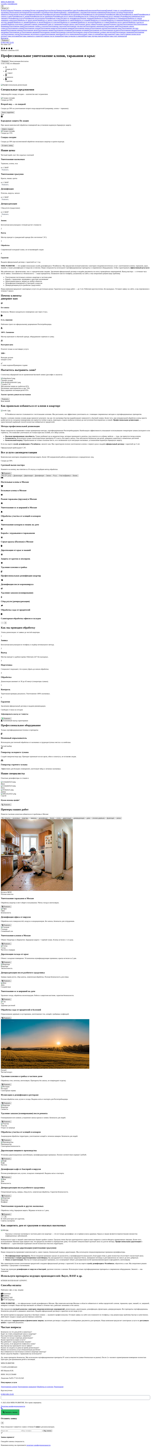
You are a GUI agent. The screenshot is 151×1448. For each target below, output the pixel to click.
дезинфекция (43, 818)
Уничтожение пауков (47, 32)
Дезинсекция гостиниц (114, 12)
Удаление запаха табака (87, 24)
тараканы (33, 818)
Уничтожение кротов (99, 28)
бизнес (52, 818)
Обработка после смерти (118, 22)
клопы (59, 818)
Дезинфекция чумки (52, 18)
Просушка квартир (107, 34)
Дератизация (101, 10)
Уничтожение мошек (45, 30)
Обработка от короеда (131, 20)
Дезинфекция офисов (113, 14)
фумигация (110, 818)
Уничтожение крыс (114, 28)
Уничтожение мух (96, 30)
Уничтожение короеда (82, 28)
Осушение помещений (38, 24)
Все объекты (6, 818)
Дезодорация (34, 12)
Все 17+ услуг (6, 475)
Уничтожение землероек (94, 26)
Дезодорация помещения (96, 12)
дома (88, 818)
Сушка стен (118, 34)
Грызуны (47, 10)
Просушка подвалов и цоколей (72, 36)
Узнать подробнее (8, 112)
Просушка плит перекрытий (116, 36)
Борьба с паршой (67, 12)
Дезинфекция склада (16, 18)
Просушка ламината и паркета (30, 36)
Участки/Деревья (65, 475)
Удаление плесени (116, 24)
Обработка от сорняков (68, 22)
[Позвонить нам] (2, 1408)
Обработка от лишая (20, 22)
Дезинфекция (81, 10)
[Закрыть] (2, 1423)
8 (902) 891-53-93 (7, 42)
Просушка (72, 10)
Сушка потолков (12, 36)
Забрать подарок (7, 129)
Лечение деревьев (86, 18)
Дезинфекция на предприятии (93, 14)
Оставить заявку (7, 145)
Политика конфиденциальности (13, 1406)
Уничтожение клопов (32, 28)
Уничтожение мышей (128, 30)
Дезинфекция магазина (51, 14)
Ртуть (41, 12)
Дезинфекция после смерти (63, 16)
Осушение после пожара (51, 36)
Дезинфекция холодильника (34, 18)
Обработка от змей (66, 20)
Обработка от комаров (114, 20)
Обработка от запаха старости (48, 20)
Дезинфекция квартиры (34, 14)
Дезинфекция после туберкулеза (86, 16)
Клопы (3, 10)
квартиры (25, 818)
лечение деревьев (98, 818)
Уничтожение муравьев (62, 30)
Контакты (4, 38)
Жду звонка (47, 1431)
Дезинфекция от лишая (20, 16)
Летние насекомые (37, 10)
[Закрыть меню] (2, 6)
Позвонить (5, 40)
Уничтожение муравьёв (80, 30)
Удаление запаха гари (70, 24)
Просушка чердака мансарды (94, 36)
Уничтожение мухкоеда (111, 30)
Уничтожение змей (111, 26)
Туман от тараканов (54, 24)
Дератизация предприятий (19, 12)
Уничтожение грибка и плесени (36, 26)
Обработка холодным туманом (18, 24)
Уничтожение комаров (65, 28)
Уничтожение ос (15, 32)
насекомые (16, 818)
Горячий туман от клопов (115, 10)
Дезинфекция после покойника (41, 16)
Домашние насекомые (21, 10)
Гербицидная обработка (52, 12)
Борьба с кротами (80, 12)
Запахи (53, 10)
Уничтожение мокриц (14, 30)
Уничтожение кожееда (48, 28)
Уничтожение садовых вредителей (102, 32)
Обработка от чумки (101, 22)
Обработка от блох (100, 18)
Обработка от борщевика (117, 18)
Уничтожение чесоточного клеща (32, 34)
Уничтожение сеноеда (80, 32)
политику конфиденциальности (39, 1445)
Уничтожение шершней (30, 32)
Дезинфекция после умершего (109, 16)
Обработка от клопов (98, 20)
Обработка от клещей (82, 20)
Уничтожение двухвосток (75, 26)
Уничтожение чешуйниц (54, 34)
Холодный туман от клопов (89, 34)
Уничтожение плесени (63, 32)
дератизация (67, 818)
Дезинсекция (92, 10)
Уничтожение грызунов (57, 26)
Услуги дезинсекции (71, 34)
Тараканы (9, 10)
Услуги (4, 8)
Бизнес (75, 475)
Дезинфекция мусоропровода (71, 14)
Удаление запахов (102, 24)
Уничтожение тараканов (124, 32)
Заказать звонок (11, 1412)
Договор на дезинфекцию (70, 18)
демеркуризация (79, 818)
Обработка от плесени (51, 22)
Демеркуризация (62, 10)
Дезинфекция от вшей (129, 14)
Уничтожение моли (30, 30)
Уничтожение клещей (16, 28)
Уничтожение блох (130, 24)
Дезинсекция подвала (16, 14)
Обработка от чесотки (85, 22)
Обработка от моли (35, 22)
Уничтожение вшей (16, 26)
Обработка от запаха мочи (27, 20)
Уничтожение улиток (12, 34)
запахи (118, 818)
